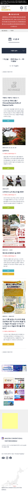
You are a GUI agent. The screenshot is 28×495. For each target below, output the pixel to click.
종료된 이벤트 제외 (7, 71)
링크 (13, 453)
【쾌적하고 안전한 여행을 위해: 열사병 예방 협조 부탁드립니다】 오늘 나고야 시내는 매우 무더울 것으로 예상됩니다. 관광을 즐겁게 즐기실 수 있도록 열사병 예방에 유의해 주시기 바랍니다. (14, 21)
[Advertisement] (10, 421)
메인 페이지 (4, 30)
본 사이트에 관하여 (6, 453)
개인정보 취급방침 (19, 453)
